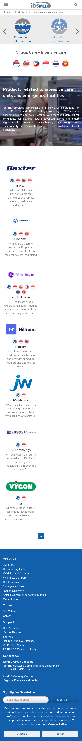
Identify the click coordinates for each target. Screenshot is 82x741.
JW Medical (21, 400)
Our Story (8, 565)
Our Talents (10, 611)
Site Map (8, 637)
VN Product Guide (13, 645)
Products (19, 12)
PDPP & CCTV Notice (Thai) (19, 649)
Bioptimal (21, 239)
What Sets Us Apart (14, 578)
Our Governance (12, 582)
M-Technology (21, 450)
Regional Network (13, 591)
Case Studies (10, 599)
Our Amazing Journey (15, 569)
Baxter (21, 186)
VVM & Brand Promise (16, 573)
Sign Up (62, 700)
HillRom (21, 347)
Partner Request (12, 632)
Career (7, 616)
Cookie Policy (57, 724)
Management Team (14, 586)
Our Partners (10, 628)
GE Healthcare (21, 297)
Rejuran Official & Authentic (18, 641)
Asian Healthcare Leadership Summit (24, 595)
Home (6, 12)
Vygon (20, 503)
